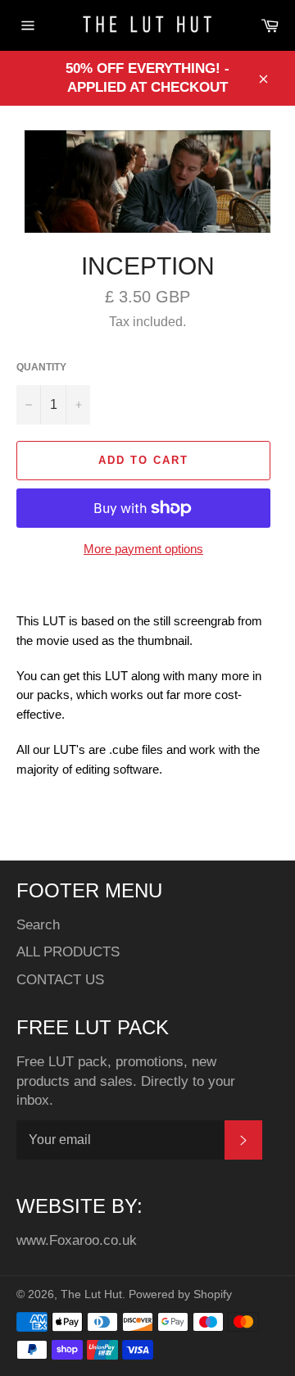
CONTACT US (60, 980)
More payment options (143, 549)
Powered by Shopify (180, 1294)
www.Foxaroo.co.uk (76, 1240)
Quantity (41, 367)
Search (38, 925)
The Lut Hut (91, 1294)
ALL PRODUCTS (68, 952)
